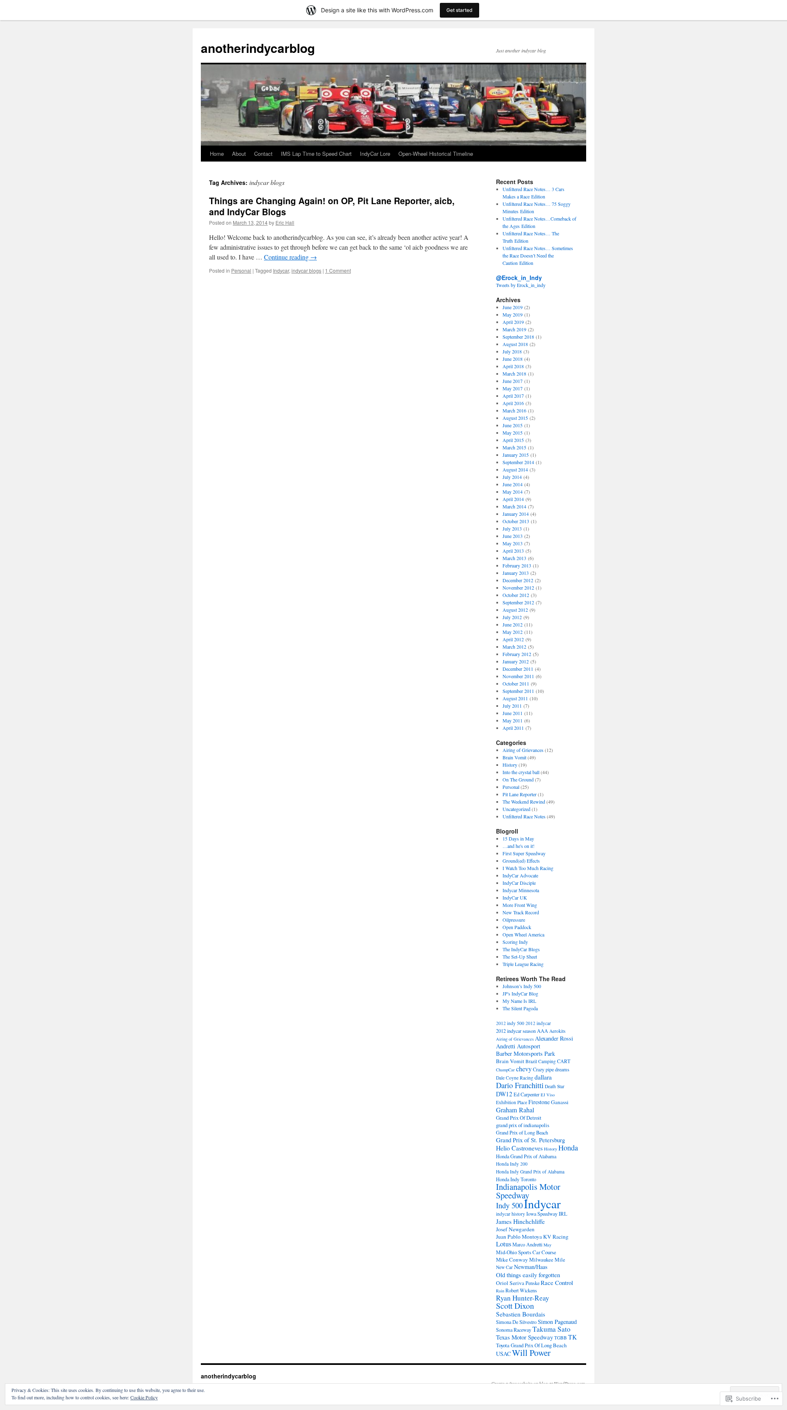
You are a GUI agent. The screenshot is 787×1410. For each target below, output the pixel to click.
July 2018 (512, 351)
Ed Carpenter (526, 1094)
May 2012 (513, 632)
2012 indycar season (516, 1030)
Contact (263, 153)
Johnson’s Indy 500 (522, 986)
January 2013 (516, 572)
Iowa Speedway (541, 1213)
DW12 (504, 1094)
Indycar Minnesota (521, 890)
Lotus (503, 1243)
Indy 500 (509, 1205)
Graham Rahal (515, 1109)
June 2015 (513, 425)
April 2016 (513, 403)
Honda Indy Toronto (516, 1179)
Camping (547, 1061)
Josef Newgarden (515, 1229)
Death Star (554, 1086)
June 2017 (513, 381)
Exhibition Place (511, 1102)
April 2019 (513, 322)
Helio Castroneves (519, 1147)
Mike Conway (512, 1259)
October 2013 (516, 521)
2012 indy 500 (510, 1023)
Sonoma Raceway (513, 1329)
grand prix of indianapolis (522, 1125)
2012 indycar (538, 1023)
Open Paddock (517, 927)
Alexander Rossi (554, 1038)
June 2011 (513, 713)
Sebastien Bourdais (520, 1314)
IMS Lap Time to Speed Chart (316, 153)
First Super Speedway (524, 853)
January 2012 (516, 661)
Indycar (281, 270)
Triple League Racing (523, 964)
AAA (542, 1030)
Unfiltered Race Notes (524, 816)
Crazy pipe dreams (551, 1069)
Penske (532, 1283)
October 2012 (516, 595)
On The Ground (518, 779)
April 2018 (513, 366)
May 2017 (513, 388)
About (239, 153)
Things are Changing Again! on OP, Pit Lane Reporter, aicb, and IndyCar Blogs (332, 206)
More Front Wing (520, 905)
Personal (241, 270)
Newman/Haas (530, 1267)
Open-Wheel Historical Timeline (435, 153)
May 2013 (513, 543)
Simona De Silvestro (516, 1322)
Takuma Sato (551, 1329)
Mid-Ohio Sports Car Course (526, 1252)
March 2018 (514, 373)
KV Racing (556, 1236)
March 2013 (514, 558)
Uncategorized (516, 809)
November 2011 (518, 676)
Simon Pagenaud (557, 1322)
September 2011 (518, 691)
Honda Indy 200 (512, 1164)
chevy (524, 1068)
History (510, 764)
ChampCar (505, 1070)
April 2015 (513, 440)
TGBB (560, 1338)
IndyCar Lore (375, 153)
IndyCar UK (515, 897)
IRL (563, 1213)
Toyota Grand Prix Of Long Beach (531, 1345)
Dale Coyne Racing (514, 1078)
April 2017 (513, 395)
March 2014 (514, 506)
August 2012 (515, 609)
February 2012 (517, 654)
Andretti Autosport (518, 1046)
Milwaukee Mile (547, 1259)
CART (564, 1061)
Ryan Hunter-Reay (522, 1298)
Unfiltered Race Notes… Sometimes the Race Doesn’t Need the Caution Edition (538, 255)
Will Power (531, 1352)
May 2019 (513, 314)
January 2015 (516, 454)
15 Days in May (518, 838)
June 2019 (513, 307)
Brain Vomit (514, 757)
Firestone (539, 1102)
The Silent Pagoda (520, 1008)
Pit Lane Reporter (520, 794)
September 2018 (518, 336)
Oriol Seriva (510, 1283)
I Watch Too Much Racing (528, 868)
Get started (459, 10)
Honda (568, 1148)
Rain (500, 1291)
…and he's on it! (519, 846)
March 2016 (514, 410)
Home (217, 153)
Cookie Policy (144, 1397)
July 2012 (512, 617)
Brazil (531, 1061)
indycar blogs (306, 270)
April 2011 (513, 727)
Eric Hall (284, 222)
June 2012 (513, 624)
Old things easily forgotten (528, 1275)
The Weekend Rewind (524, 801)
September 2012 (518, 602)
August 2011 (515, 698)
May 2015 (513, 432)
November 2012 (518, 587)
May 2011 (513, 720)
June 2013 (513, 536)
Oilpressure (514, 919)
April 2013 (513, 550)
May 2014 (513, 491)
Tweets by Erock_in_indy (521, 285)
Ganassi (560, 1102)
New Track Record (521, 912)
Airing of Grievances (523, 750)
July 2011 (512, 705)
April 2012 (513, 639)
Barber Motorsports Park (525, 1053)
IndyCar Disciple (519, 882)
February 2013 (517, 565)
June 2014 (513, 484)
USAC (503, 1354)
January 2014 (516, 513)
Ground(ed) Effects (521, 860)
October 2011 (516, 683)
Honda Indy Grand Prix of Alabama (530, 1172)
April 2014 (513, 499)
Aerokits (557, 1031)
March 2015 (514, 447)
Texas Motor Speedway (524, 1337)
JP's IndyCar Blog (520, 993)
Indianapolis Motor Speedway (528, 1191)
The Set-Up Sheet (520, 956)
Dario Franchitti (520, 1085)
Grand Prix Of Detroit (518, 1117)
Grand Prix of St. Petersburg (530, 1140)
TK (572, 1337)
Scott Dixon (515, 1305)
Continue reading (290, 257)
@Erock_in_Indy (519, 277)
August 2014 (515, 469)
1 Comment (338, 270)
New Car (504, 1267)
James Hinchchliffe (520, 1221)
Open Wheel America (523, 934)
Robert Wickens (521, 1290)
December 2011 (518, 668)
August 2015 (515, 418)
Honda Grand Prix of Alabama (526, 1156)
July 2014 (512, 477)
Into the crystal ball (521, 772)
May (547, 1245)
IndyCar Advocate (520, 875)
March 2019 (514, 329)
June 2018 (513, 358)
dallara (543, 1077)
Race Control (557, 1282)
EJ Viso (548, 1095)
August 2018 (515, 344)
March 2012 (514, 646)
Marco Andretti (527, 1244)
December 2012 (518, 580)
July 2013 (512, 528)
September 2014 (518, 462)
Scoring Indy (515, 941)
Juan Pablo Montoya (519, 1236)
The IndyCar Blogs (521, 949)
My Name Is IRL (519, 1001)
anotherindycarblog (258, 48)
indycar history (510, 1214)
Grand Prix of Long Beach (522, 1132)
